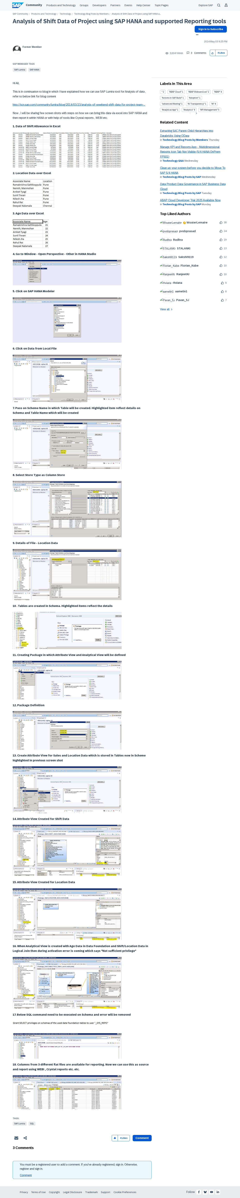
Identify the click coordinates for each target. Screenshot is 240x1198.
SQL (32, 1123)
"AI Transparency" (196, 104)
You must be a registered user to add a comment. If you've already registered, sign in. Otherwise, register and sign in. (78, 1166)
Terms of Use (38, 1192)
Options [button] (196, 35)
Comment (26, 1175)
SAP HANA (34, 70)
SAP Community (20, 14)
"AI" (212, 104)
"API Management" (209, 110)
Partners (115, 5)
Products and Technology (61, 5)
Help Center (143, 5)
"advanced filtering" (171, 104)
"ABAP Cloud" (175, 92)
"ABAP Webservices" (197, 92)
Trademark (91, 1192)
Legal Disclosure (72, 1192)
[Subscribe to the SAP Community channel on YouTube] (211, 1192)
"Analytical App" (169, 110)
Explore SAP (206, 5)
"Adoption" (194, 98)
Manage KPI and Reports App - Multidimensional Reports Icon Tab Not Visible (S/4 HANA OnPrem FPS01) (190, 151)
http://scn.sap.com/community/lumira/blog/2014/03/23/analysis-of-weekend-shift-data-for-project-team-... (79, 104)
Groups (84, 5)
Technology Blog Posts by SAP (182, 177)
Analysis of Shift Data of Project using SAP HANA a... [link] (136, 14)
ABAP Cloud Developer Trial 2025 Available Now (190, 200)
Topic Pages (161, 5)
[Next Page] (196, 113)
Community (34, 5)
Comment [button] (142, 1138)
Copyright (54, 1192)
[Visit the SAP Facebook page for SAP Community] (198, 1192)
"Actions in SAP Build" (172, 98)
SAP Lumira (19, 70)
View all (165, 309)
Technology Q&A (173, 160)
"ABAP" (217, 92)
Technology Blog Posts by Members (91, 14)
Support (105, 1192)
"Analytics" (188, 110)
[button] (212, 53)
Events (128, 5)
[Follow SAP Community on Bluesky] (205, 1192)
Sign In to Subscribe (210, 29)
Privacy (24, 1192)
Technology (65, 14)
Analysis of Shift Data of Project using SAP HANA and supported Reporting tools (119, 21)
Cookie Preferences (124, 1192)
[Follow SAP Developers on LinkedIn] (217, 1192)
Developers (99, 5)
